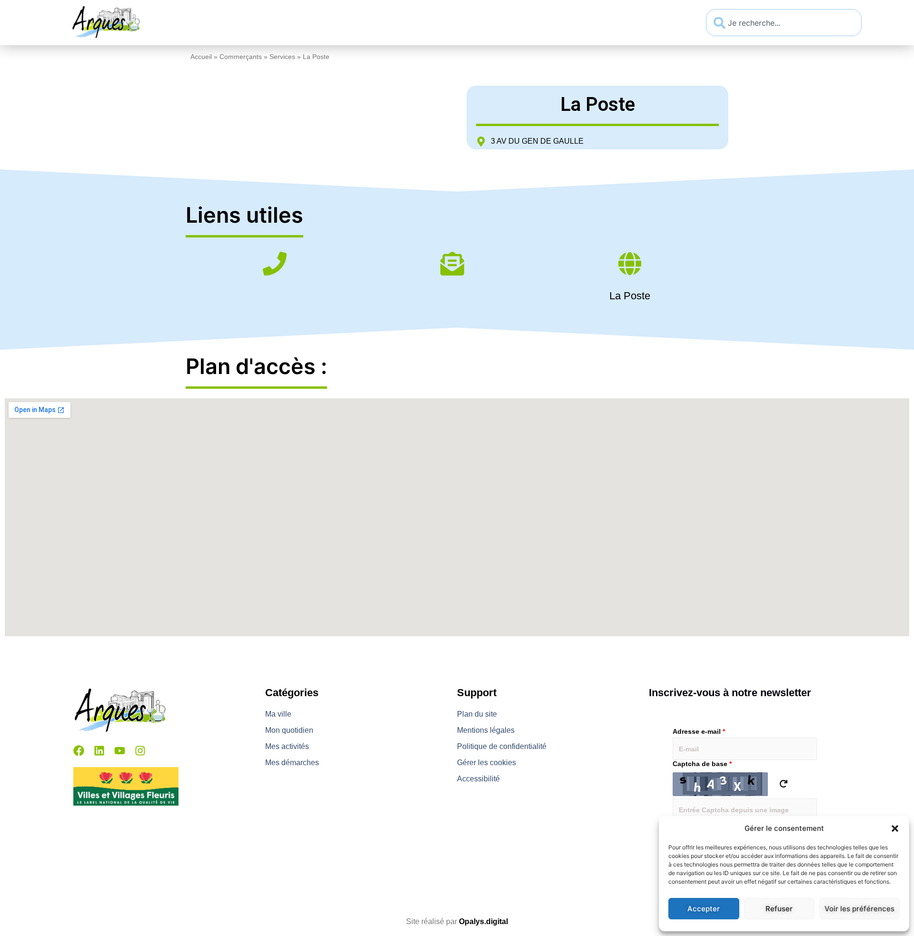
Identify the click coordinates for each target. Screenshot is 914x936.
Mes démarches (553, 23)
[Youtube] (119, 750)
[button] (895, 828)
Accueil (201, 56)
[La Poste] (630, 265)
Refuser (779, 908)
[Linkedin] (99, 750)
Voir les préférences (859, 908)
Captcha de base (702, 764)
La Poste (629, 296)
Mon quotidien (364, 23)
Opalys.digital (483, 921)
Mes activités (457, 23)
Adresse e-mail (699, 731)
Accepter (703, 908)
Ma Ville (283, 23)
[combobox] (784, 22)
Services (282, 56)
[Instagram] (140, 750)
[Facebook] (78, 750)
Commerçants (240, 56)
